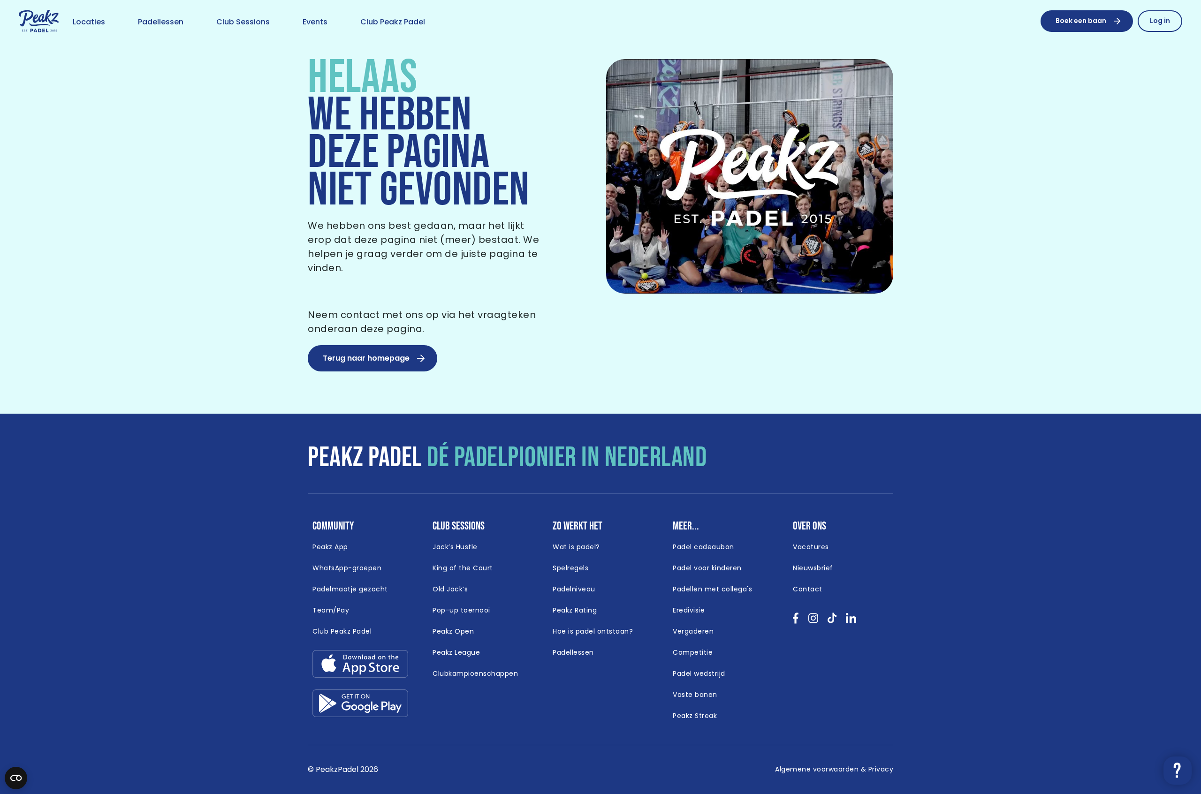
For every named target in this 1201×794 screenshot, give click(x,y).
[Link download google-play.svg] (360, 705)
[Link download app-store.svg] (360, 666)
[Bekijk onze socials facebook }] (796, 621)
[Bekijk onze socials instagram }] (813, 621)
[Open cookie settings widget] (16, 778)
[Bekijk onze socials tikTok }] (832, 621)
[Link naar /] (39, 21)
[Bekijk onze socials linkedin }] (851, 621)
